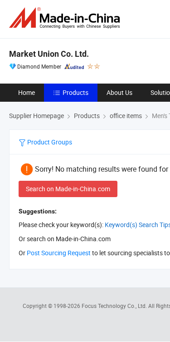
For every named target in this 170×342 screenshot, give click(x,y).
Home (26, 92)
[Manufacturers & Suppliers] (66, 18)
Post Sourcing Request (59, 252)
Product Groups (49, 142)
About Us (119, 92)
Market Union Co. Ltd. (49, 54)
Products (75, 92)
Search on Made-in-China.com (68, 188)
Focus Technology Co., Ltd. (115, 305)
